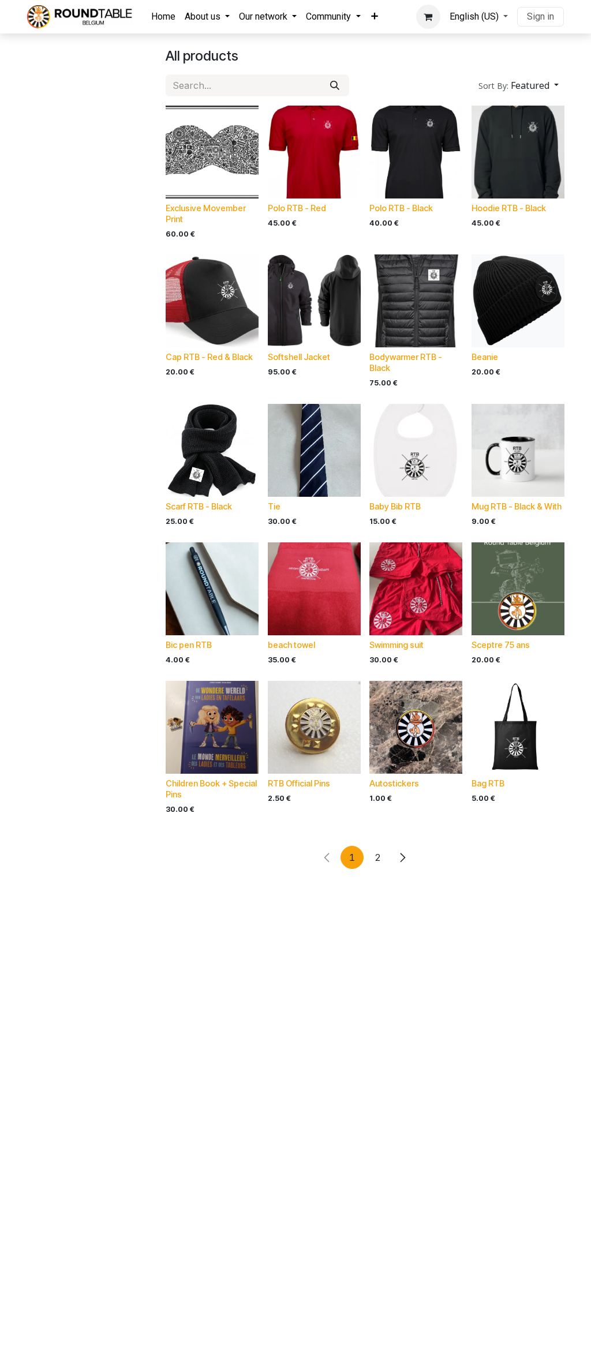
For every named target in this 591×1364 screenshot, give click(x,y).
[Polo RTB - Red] (314, 152)
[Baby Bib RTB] (415, 450)
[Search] (334, 85)
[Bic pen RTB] (212, 588)
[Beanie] (518, 300)
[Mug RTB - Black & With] (518, 450)
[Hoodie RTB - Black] (518, 152)
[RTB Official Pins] (314, 727)
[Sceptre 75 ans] (518, 588)
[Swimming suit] (415, 588)
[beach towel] (314, 588)
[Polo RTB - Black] (415, 152)
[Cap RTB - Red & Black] (212, 300)
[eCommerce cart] (428, 17)
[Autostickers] (415, 727)
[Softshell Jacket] (314, 300)
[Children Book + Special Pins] (212, 727)
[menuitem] (163, 17)
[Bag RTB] (518, 727)
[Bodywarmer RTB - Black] (415, 300)
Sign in (540, 16)
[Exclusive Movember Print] (212, 152)
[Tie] (314, 450)
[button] (518, 85)
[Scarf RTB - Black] (212, 450)
